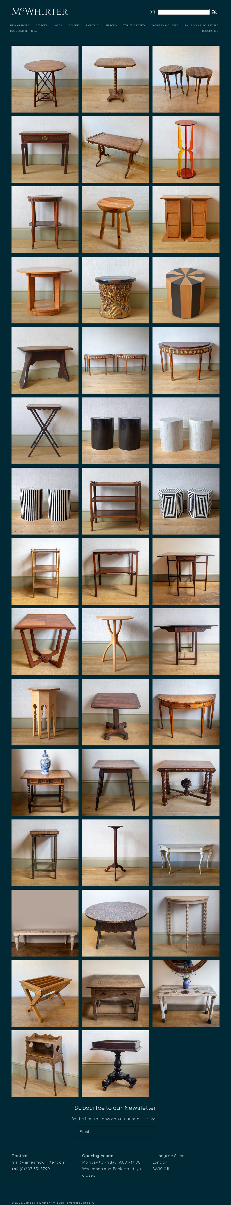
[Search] (214, 12)
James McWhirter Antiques (44, 1203)
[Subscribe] (151, 1132)
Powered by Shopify (79, 1203)
